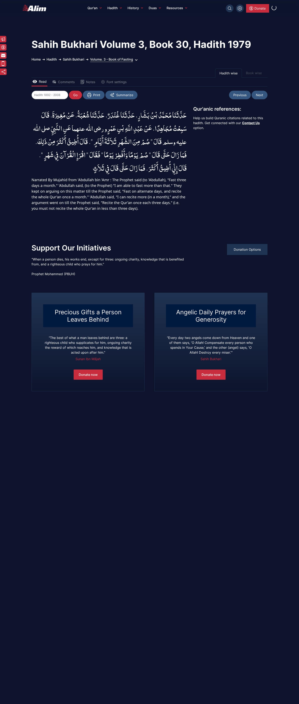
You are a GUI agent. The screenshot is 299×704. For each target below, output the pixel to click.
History (133, 8)
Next (259, 95)
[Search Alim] (230, 8)
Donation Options (247, 249)
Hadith (112, 8)
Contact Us (251, 123)
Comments (66, 82)
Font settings (117, 82)
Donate (260, 8)
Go (75, 95)
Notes (90, 82)
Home (36, 59)
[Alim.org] (36, 8)
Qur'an (92, 8)
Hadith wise (228, 73)
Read (43, 81)
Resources (175, 8)
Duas (153, 8)
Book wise (254, 73)
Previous (240, 95)
